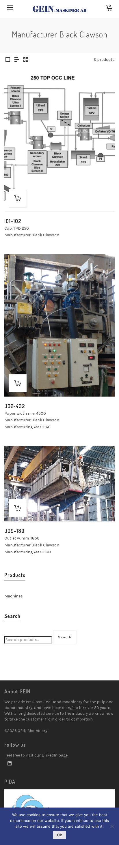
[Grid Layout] (25, 60)
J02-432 (14, 406)
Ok (59, 835)
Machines (13, 596)
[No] (112, 826)
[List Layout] (16, 60)
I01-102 (12, 221)
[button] (18, 198)
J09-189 (14, 531)
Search (64, 637)
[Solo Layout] (7, 60)
